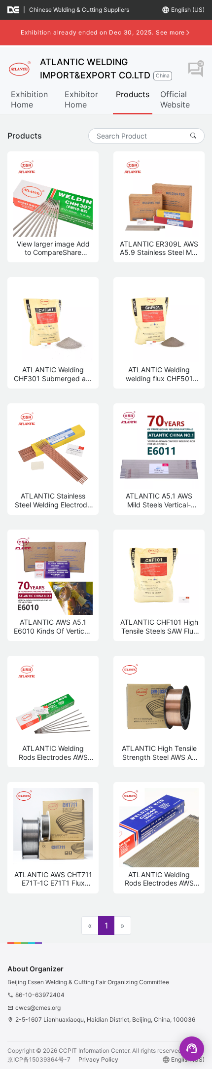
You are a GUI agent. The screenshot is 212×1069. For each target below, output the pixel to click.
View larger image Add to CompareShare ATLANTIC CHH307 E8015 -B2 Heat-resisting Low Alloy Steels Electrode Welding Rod (53, 248)
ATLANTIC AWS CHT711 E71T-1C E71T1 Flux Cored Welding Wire (53, 879)
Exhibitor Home (81, 99)
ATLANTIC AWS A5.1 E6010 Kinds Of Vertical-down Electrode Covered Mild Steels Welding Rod (53, 626)
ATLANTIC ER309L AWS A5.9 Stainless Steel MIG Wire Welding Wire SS (159, 248)
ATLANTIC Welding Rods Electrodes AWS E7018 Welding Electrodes (53, 752)
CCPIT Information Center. (95, 1050)
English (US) (188, 9)
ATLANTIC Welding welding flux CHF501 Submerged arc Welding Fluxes (159, 374)
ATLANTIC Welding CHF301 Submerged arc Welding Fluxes (53, 374)
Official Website (175, 99)
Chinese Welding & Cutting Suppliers (79, 9)
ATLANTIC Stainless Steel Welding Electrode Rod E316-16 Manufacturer (53, 500)
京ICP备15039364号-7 (39, 1059)
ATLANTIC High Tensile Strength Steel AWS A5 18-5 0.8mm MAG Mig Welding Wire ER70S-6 (159, 752)
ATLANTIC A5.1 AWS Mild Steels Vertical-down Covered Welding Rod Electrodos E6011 (159, 500)
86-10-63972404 (40, 994)
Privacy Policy (98, 1059)
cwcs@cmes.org (38, 1007)
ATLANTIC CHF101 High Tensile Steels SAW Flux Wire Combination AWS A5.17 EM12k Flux (159, 626)
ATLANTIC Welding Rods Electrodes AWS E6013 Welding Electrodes (159, 879)
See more (170, 32)
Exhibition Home (29, 99)
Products (132, 94)
